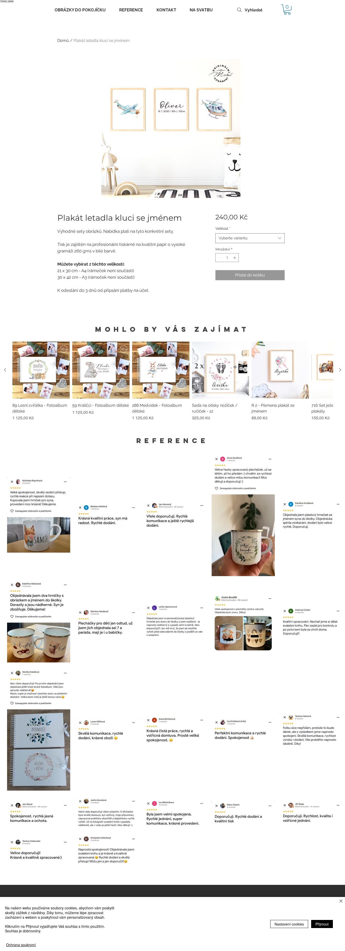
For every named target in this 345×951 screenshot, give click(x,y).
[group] (172, 384)
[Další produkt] (340, 370)
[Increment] (235, 257)
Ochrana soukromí (21, 944)
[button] (287, 9)
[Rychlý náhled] (41, 370)
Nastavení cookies (289, 924)
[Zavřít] (341, 901)
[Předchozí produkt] (5, 370)
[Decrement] (219, 257)
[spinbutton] (227, 257)
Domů (63, 40)
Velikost (223, 228)
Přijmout (322, 924)
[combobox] (249, 238)
